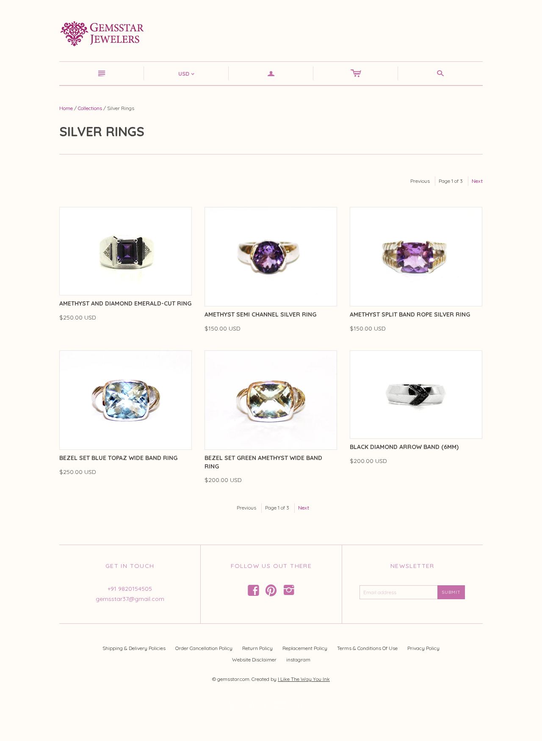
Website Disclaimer (254, 659)
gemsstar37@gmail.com (130, 599)
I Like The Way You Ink (304, 679)
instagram (298, 659)
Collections (90, 108)
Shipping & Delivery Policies (134, 648)
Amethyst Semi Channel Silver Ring (260, 314)
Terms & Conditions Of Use (367, 648)
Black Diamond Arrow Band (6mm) (404, 447)
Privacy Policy (423, 648)
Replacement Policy (304, 648)
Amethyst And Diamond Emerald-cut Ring (125, 303)
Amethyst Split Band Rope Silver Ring (410, 314)
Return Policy (257, 648)
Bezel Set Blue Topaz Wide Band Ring (118, 458)
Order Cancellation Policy (203, 648)
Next (477, 181)
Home (66, 108)
